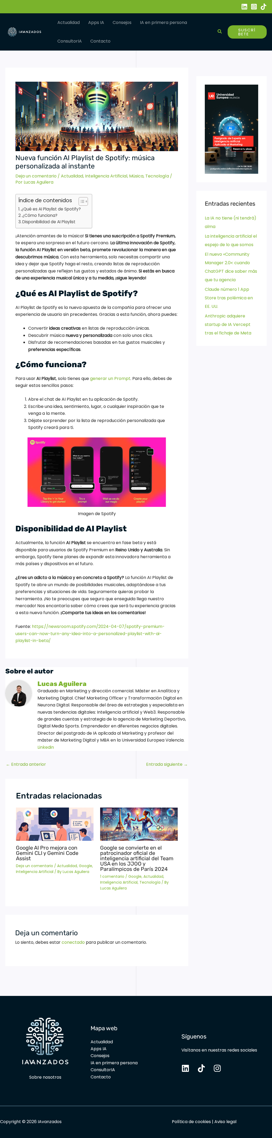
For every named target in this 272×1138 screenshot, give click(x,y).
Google (85, 865)
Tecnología (157, 176)
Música (136, 176)
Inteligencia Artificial (106, 176)
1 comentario (112, 876)
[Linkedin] (244, 6)
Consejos (122, 22)
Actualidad (68, 22)
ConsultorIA (69, 41)
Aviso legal (225, 1122)
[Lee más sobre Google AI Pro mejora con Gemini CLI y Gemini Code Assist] (55, 824)
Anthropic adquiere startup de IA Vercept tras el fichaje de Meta (228, 324)
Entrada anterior (26, 764)
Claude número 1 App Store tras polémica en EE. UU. (229, 297)
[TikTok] (263, 6)
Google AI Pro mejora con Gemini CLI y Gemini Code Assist (47, 853)
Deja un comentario (36, 176)
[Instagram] (254, 6)
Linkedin (45, 747)
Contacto (100, 41)
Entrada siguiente (167, 764)
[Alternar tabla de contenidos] (81, 201)
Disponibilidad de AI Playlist (49, 222)
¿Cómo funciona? (40, 215)
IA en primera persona (163, 22)
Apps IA (96, 22)
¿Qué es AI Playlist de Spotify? (51, 209)
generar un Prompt (110, 378)
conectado (73, 942)
